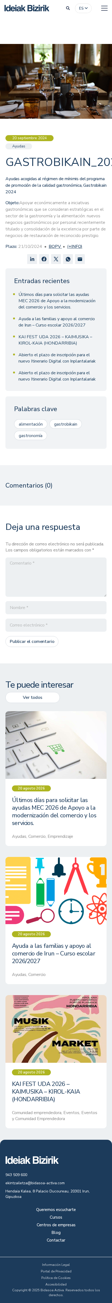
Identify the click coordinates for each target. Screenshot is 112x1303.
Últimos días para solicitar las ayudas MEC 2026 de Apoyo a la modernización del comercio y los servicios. (56, 301)
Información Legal (56, 1265)
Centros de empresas (56, 1225)
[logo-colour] (26, 8)
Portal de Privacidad (56, 1271)
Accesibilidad (56, 1284)
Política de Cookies (56, 1278)
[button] (68, 8)
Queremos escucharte (56, 1210)
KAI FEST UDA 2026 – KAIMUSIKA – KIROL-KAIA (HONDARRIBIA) (55, 340)
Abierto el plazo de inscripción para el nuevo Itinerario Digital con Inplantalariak (57, 358)
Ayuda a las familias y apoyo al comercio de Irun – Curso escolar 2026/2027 (56, 322)
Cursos (56, 1217)
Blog (56, 1233)
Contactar (56, 1240)
